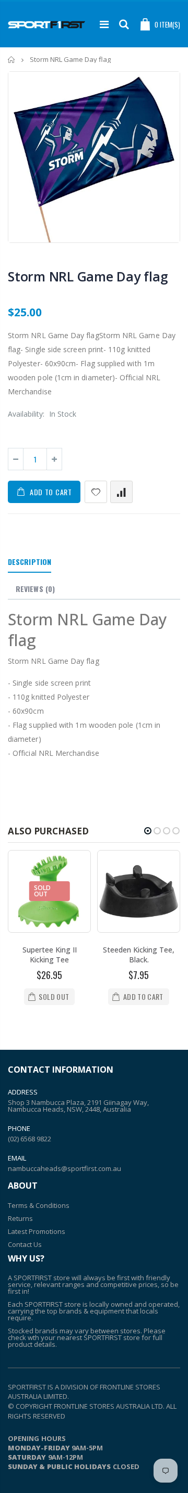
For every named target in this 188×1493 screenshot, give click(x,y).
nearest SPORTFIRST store (98, 1337)
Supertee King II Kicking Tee (49, 954)
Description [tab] (29, 561)
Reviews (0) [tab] (35, 588)
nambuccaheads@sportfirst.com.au (64, 1168)
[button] (147, 831)
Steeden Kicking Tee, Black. (138, 954)
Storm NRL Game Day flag (88, 276)
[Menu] (104, 24)
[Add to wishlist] (96, 492)
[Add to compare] (121, 492)
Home (12, 59)
